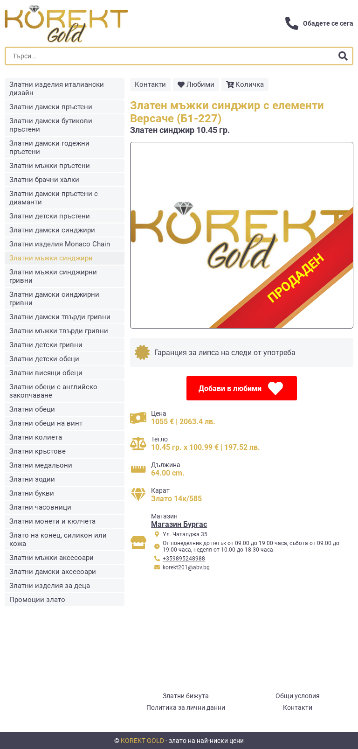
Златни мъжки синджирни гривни (53, 276)
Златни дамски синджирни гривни (54, 298)
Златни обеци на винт (46, 423)
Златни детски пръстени (49, 216)
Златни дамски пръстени (50, 107)
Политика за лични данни (185, 707)
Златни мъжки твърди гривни (58, 331)
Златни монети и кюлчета (52, 521)
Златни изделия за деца (49, 585)
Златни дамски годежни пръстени (49, 147)
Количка (249, 84)
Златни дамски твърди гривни (59, 317)
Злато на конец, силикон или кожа (58, 539)
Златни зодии (32, 479)
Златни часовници (40, 507)
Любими (200, 84)
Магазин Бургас (179, 524)
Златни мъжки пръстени (49, 165)
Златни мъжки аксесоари (51, 557)
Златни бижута (186, 696)
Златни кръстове (37, 451)
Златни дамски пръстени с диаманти (53, 197)
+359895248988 (184, 558)
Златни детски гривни (46, 345)
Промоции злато (37, 599)
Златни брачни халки (44, 179)
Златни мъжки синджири (51, 258)
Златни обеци (32, 409)
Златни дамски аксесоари (52, 571)
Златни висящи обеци (46, 373)
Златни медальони (40, 465)
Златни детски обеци (44, 359)
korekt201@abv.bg (186, 567)
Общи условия (297, 696)
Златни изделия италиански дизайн (56, 88)
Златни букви (31, 493)
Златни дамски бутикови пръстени (50, 125)
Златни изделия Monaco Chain (59, 244)
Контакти (150, 84)
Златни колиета (35, 437)
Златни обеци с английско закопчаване (53, 391)
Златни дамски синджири (52, 230)
